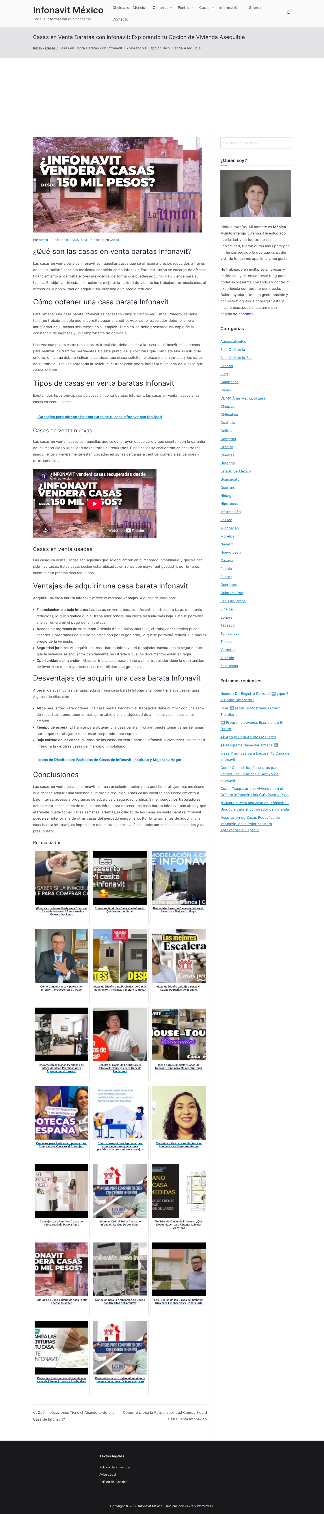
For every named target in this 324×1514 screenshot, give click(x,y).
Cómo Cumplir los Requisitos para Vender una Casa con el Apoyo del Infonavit (249, 774)
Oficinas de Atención (129, 7)
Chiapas (227, 406)
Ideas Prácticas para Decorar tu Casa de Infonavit (254, 756)
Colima (226, 430)
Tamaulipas (230, 633)
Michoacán (229, 528)
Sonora (226, 617)
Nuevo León (230, 552)
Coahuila (227, 422)
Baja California (232, 349)
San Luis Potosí (233, 601)
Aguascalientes (233, 341)
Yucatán (227, 658)
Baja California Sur (236, 357)
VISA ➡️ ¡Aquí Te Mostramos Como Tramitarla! (250, 711)
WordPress (205, 1506)
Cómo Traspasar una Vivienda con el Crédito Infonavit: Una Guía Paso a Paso (254, 791)
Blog (224, 374)
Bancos (226, 366)
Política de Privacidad (115, 1467)
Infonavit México (68, 10)
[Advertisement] (162, 91)
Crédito (226, 447)
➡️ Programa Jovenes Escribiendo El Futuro (251, 725)
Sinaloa (226, 609)
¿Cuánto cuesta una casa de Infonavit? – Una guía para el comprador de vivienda (254, 806)
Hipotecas (229, 503)
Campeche (229, 382)
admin (43, 240)
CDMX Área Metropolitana (242, 398)
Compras (160, 7)
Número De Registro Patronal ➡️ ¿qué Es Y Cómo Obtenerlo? (255, 696)
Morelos (227, 536)
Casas (204, 7)
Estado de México (235, 471)
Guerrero (227, 487)
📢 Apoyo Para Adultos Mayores (248, 737)
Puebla (226, 568)
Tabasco (227, 625)
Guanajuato (230, 479)
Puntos (184, 7)
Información (229, 7)
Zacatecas (229, 666)
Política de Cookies (113, 1482)
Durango (227, 463)
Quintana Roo (231, 593)
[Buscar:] (256, 143)
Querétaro (228, 584)
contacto (246, 314)
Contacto (120, 19)
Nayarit (226, 544)
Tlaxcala (227, 641)
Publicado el (68, 240)
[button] (170, 7)
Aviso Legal (107, 1474)
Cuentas (227, 455)
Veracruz (227, 649)
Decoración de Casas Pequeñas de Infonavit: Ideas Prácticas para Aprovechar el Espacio (250, 823)
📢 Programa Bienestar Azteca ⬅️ (249, 745)
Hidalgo (227, 495)
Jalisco (226, 520)
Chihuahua (229, 414)
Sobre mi (256, 7)
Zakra (189, 1506)
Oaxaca (226, 560)
